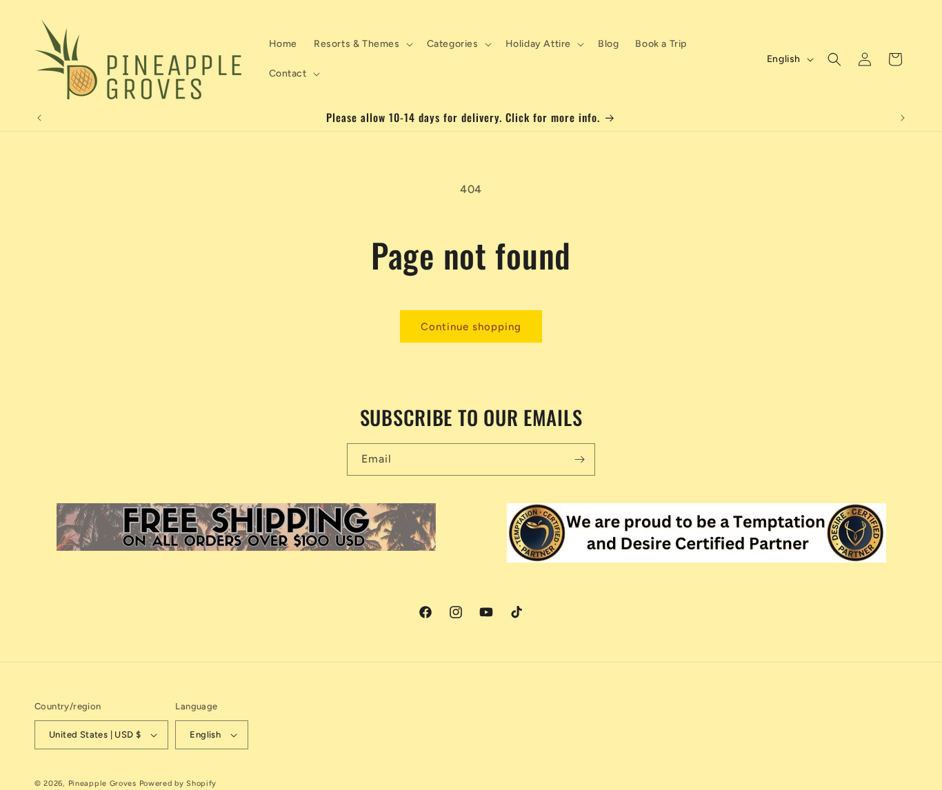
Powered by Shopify (178, 783)
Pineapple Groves (102, 783)
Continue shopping (471, 327)
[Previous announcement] (39, 118)
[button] (362, 44)
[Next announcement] (903, 118)
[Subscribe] (579, 459)
